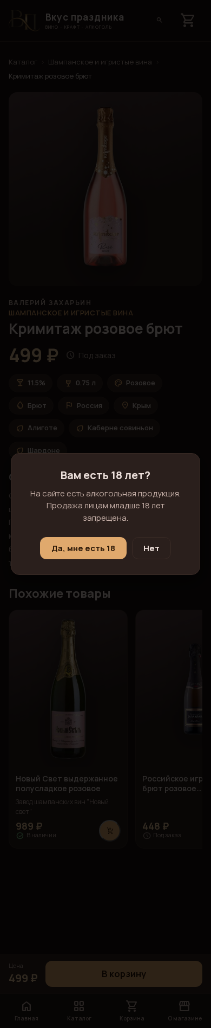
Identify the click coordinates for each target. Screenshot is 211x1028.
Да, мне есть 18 (83, 548)
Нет (151, 548)
